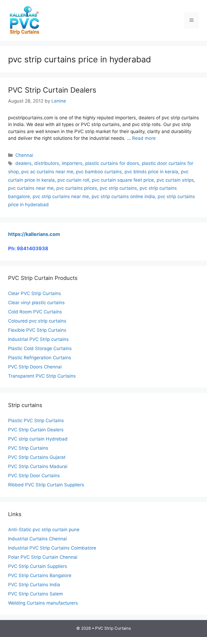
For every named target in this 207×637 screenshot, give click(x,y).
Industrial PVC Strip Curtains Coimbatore (52, 548)
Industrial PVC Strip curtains (38, 339)
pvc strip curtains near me (61, 196)
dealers (23, 163)
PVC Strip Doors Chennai (35, 367)
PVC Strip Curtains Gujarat (36, 457)
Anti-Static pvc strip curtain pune (44, 529)
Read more (144, 138)
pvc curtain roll (73, 180)
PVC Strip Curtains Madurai (37, 466)
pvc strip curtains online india (123, 196)
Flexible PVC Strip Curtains (37, 330)
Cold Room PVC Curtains (35, 311)
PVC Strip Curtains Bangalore (39, 575)
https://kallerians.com (34, 234)
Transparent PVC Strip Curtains (42, 376)
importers (72, 163)
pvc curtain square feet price (123, 180)
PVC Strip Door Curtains (34, 475)
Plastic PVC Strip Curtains (36, 420)
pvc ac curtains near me (47, 171)
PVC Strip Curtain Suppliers (37, 566)
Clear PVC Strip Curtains (34, 293)
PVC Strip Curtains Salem (35, 594)
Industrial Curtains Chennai (37, 538)
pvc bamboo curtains (99, 171)
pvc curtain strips (175, 180)
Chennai (24, 155)
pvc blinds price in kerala (151, 171)
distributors (46, 163)
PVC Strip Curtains (28, 448)
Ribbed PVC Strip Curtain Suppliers (46, 484)
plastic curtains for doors (112, 163)
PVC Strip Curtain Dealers (52, 90)
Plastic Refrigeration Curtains (39, 357)
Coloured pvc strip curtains (37, 321)
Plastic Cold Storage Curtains (40, 348)
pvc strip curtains (118, 188)
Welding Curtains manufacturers (43, 603)
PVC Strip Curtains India (34, 584)
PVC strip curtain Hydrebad (38, 439)
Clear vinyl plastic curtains (36, 302)
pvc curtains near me (31, 188)
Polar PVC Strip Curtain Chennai (42, 557)
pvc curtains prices (76, 188)
